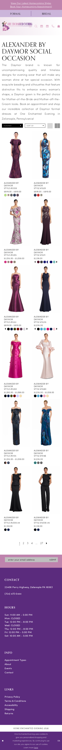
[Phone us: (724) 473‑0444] (53, 26)
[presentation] (16, 155)
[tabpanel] (38, 262)
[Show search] (36, 26)
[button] (59, 26)
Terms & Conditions (15, 700)
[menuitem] (15, 13)
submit (52, 559)
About (8, 664)
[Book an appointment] (42, 26)
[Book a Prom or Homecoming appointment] (47, 26)
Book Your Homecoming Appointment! (31, 6)
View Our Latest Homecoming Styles (31, 3)
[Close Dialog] (3, 740)
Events (8, 668)
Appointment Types (15, 660)
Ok (59, 740)
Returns (9, 713)
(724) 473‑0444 (13, 593)
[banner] (17, 26)
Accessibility (11, 705)
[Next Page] (47, 543)
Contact (9, 672)
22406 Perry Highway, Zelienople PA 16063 (29, 587)
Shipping (9, 709)
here (36, 747)
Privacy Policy (12, 696)
